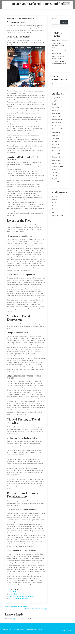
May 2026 (55, 104)
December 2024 (57, 157)
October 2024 (56, 163)
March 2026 (56, 110)
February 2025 (56, 151)
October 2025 (56, 126)
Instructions (56, 206)
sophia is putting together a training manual (58, 45)
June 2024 (55, 176)
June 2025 (55, 138)
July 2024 (55, 173)
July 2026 (55, 101)
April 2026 (55, 107)
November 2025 (57, 123)
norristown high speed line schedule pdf (21, 596)
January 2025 (56, 154)
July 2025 (55, 135)
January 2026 (56, 116)
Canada (54, 200)
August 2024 (56, 169)
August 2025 (56, 132)
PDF (24, 22)
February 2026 (56, 113)
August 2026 (56, 98)
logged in (16, 619)
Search (54, 19)
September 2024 (57, 166)
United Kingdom (57, 215)
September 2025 (57, 129)
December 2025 (57, 120)
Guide (54, 203)
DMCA (70, 630)
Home (63, 630)
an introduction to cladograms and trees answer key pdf (59, 64)
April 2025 (55, 144)
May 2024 (55, 179)
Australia (55, 196)
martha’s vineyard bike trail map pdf (20, 598)
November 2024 (57, 160)
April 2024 (55, 182)
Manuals (55, 209)
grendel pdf (12, 592)
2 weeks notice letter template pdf (16, 607)
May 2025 (55, 141)
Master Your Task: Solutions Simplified (37, 4)
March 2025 (56, 148)
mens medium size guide (60, 40)
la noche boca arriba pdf (16, 594)
